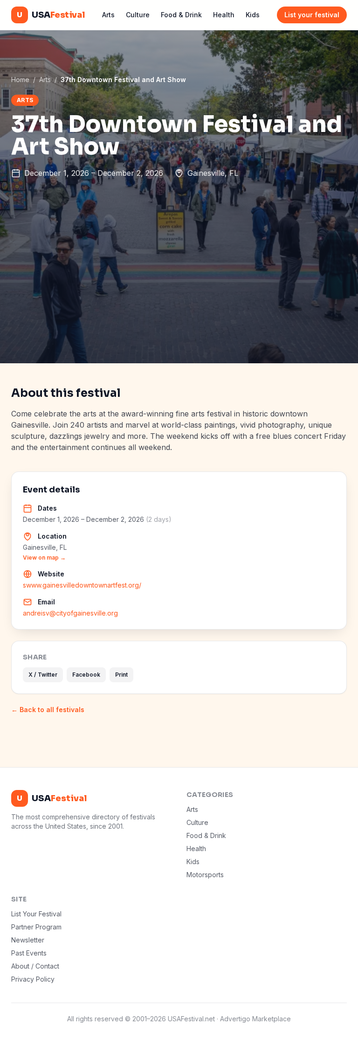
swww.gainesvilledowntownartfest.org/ (82, 585)
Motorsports (205, 875)
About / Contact (35, 966)
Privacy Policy (33, 979)
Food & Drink (181, 15)
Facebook (86, 674)
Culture (138, 15)
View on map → (44, 557)
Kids (253, 15)
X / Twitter (42, 674)
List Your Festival (36, 914)
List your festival (311, 15)
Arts (108, 15)
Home (20, 79)
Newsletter (27, 940)
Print (121, 674)
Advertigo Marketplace (255, 1019)
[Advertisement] (179, 293)
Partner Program (36, 927)
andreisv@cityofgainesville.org (70, 613)
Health (223, 15)
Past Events (29, 953)
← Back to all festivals (47, 709)
